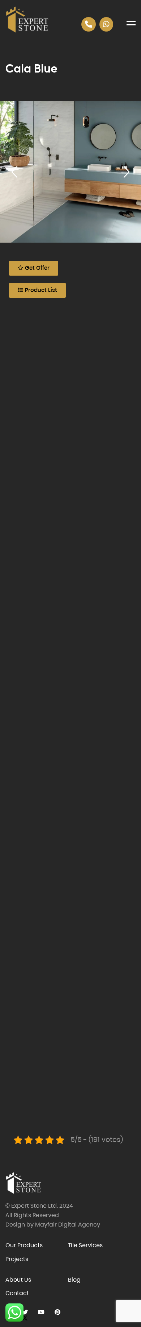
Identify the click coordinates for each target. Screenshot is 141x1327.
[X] (25, 1312)
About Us (18, 1280)
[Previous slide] (14, 172)
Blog (74, 1280)
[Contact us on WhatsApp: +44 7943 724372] (106, 24)
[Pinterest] (57, 1312)
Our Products (24, 1245)
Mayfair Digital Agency (67, 1224)
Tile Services (85, 1245)
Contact (17, 1293)
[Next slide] (126, 172)
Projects (16, 1259)
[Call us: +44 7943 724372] (88, 24)
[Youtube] (41, 1312)
